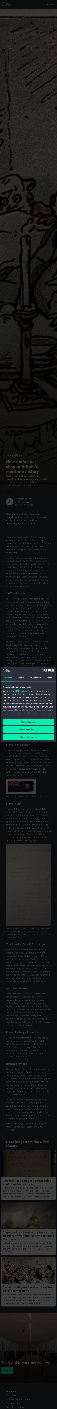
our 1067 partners (19, 691)
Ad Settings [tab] (35, 678)
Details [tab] (21, 678)
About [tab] (49, 678)
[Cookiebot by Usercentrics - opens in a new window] (42, 670)
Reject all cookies (28, 737)
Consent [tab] (8, 678)
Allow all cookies (28, 722)
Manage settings (27, 729)
